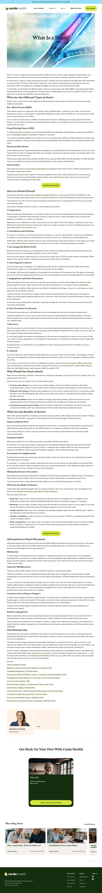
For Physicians (71, 883)
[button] (52, 8)
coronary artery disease (46, 385)
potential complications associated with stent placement (37, 491)
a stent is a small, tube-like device (31, 81)
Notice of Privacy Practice (12, 885)
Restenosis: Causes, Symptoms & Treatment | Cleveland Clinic (29, 668)
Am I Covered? (71, 880)
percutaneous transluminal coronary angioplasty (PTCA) (53, 616)
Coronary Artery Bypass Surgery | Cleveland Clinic (25, 697)
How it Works (70, 877)
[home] (15, 8)
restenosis (65, 122)
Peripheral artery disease (38, 391)
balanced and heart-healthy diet (43, 574)
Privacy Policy (18, 883)
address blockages (41, 86)
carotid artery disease (60, 399)
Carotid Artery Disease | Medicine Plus (21, 688)
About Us (69, 886)
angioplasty (84, 285)
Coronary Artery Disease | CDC (18, 681)
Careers (81, 880)
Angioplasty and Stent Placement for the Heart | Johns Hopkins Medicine (33, 678)
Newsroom (82, 883)
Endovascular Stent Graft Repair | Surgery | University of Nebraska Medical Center (37, 675)
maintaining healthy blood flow (46, 195)
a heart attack (73, 463)
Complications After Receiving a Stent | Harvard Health (27, 694)
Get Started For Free (51, 185)
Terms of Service (9, 883)
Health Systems (83, 877)
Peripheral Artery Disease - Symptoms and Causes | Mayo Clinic (30, 684)
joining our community (42, 653)
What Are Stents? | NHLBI (16, 665)
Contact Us (82, 886)
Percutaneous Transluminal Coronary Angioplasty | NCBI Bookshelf (31, 701)
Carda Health (77, 582)
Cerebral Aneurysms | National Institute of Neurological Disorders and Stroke (35, 691)
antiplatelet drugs (19, 135)
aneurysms (80, 405)
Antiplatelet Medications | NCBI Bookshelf (22, 671)
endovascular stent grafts (36, 169)
